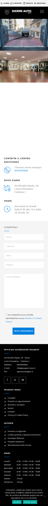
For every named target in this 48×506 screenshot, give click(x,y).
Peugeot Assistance (16, 442)
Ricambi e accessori (16, 405)
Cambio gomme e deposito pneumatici (24, 435)
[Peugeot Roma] (22, 12)
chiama (6, 3)
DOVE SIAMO (12, 180)
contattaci (17, 3)
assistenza (41, 3)
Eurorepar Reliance (16, 438)
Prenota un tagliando (17, 431)
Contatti (11, 412)
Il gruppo (11, 398)
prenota (29, 3)
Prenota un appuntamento (19, 401)
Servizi (10, 408)
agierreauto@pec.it (25, 372)
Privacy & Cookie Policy (18, 415)
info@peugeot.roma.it (26, 368)
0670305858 (21, 171)
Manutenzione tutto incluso (19, 445)
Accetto (16, 502)
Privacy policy (30, 502)
